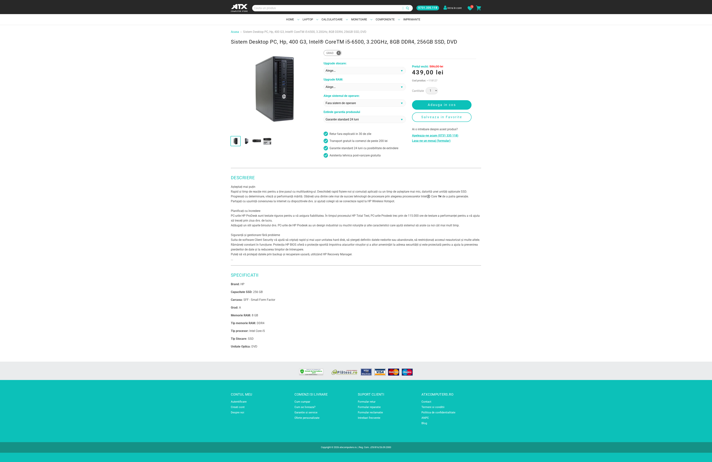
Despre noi (237, 412)
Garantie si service (305, 412)
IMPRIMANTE (412, 19)
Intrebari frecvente (369, 418)
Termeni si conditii (432, 407)
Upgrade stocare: (335, 63)
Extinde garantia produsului (342, 112)
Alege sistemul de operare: (342, 96)
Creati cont (238, 407)
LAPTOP (308, 19)
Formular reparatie (369, 407)
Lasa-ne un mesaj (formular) (431, 140)
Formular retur (366, 401)
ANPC (425, 418)
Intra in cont (454, 7)
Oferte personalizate (306, 418)
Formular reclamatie (370, 412)
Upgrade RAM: (333, 79)
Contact (426, 401)
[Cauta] (408, 8)
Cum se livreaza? (304, 407)
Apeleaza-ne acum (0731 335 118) (435, 135)
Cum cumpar (302, 401)
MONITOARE (359, 19)
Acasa (235, 32)
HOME (290, 19)
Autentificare (239, 401)
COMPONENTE (385, 19)
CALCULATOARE (332, 19)
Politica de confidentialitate (438, 412)
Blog (424, 423)
